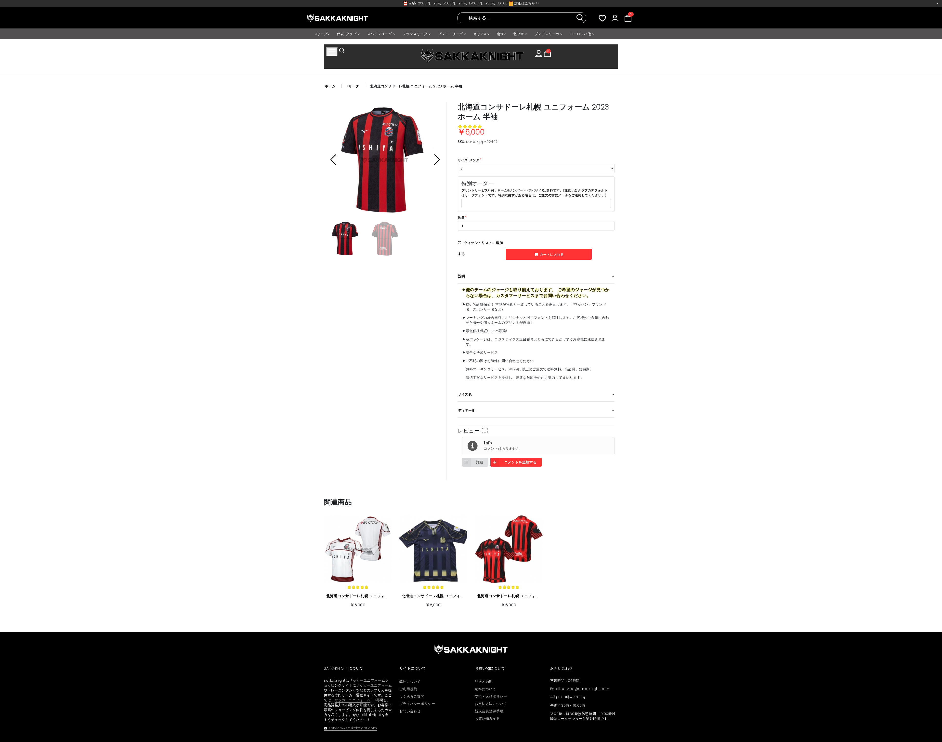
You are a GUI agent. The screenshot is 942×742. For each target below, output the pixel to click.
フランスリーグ (415, 33)
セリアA (480, 33)
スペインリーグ (380, 33)
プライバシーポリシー (417, 703)
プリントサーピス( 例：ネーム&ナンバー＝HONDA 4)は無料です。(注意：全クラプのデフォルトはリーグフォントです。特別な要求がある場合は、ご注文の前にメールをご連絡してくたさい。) (534, 193)
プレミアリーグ (451, 33)
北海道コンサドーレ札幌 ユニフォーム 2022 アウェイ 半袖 (453, 595)
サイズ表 (465, 394)
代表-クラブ (347, 33)
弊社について (410, 681)
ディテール (466, 410)
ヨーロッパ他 (581, 33)
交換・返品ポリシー (491, 696)
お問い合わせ (410, 711)
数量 (461, 217)
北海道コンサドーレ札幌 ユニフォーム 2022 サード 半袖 (375, 595)
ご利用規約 (408, 689)
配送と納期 (484, 681)
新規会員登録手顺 (489, 711)
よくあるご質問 (411, 696)
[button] (437, 159)
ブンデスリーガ (547, 33)
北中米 (519, 33)
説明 (461, 276)
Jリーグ (321, 33)
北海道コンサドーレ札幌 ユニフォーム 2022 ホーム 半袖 (526, 595)
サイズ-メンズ (468, 160)
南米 (500, 33)
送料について (485, 689)
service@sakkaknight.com (352, 728)
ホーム (330, 86)
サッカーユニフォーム (367, 680)
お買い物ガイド (487, 718)
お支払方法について (491, 703)
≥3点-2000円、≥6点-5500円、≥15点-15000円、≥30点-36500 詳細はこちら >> (473, 3)
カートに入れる (551, 254)
